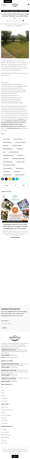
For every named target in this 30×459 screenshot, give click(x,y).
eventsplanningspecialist (18, 158)
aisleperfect (20, 155)
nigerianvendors (21, 161)
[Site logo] (15, 4)
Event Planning (5, 437)
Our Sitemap (4, 423)
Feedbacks (4, 440)
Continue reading (15, 237)
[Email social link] (9, 179)
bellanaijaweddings (8, 148)
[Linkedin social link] (13, 179)
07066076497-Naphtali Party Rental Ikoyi (16, 121)
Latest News (4, 420)
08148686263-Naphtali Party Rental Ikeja (11, 124)
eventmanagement (7, 168)
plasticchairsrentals (8, 161)
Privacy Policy (4, 407)
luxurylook (5, 158)
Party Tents (6, 10)
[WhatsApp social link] (17, 179)
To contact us (20, 119)
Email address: (5, 320)
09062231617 (13, 381)
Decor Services (5, 432)
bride (4, 152)
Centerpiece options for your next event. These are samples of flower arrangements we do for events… (15, 226)
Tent (2, 387)
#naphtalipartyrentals (8, 155)
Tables (3, 393)
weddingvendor (20, 168)
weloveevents (6, 139)
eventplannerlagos (17, 145)
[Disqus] (15, 283)
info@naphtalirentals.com (13, 128)
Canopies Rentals (14, 10)
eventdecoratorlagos (20, 142)
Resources (4, 429)
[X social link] (6, 179)
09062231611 (13, 355)
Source (3, 134)
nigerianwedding (7, 142)
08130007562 (13, 367)
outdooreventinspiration (9, 165)
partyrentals (17, 171)
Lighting (3, 395)
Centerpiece (4, 398)
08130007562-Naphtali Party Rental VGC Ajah (13, 122)
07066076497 (13, 375)
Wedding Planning (6, 435)
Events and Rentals (12, 221)
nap (9, 21)
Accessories (4, 401)
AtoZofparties (19, 148)
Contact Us (4, 418)
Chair (2, 390)
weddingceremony (19, 174)
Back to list (15, 185)
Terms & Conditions (6, 415)
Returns (3, 412)
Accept (15, 456)
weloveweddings (7, 174)
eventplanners (6, 171)
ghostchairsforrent (14, 152)
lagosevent (6, 145)
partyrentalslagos (18, 139)
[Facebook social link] (2, 179)
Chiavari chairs (23, 10)
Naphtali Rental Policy (7, 409)
